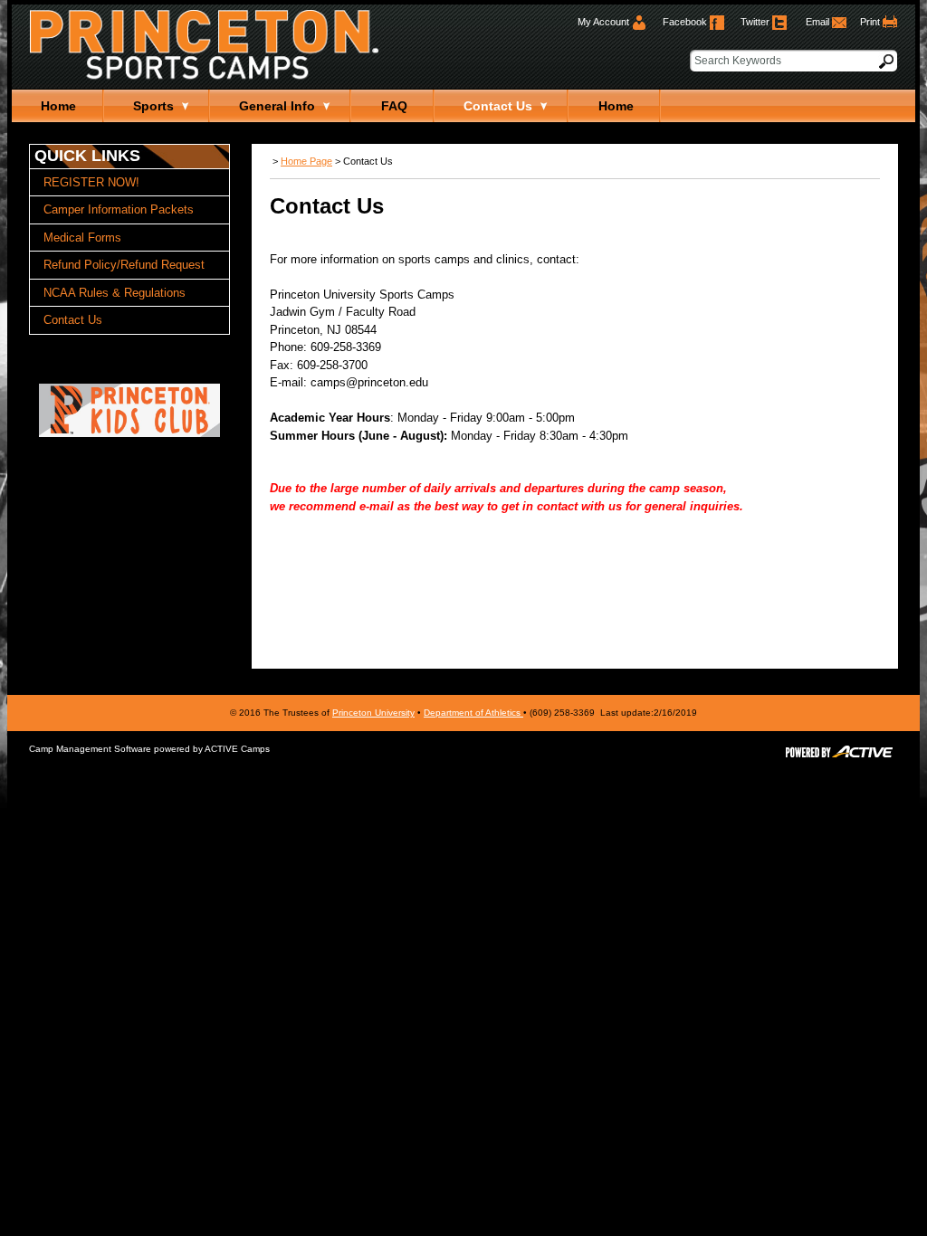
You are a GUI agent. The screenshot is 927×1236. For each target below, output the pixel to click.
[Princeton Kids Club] (129, 433)
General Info (277, 106)
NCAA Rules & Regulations (114, 292)
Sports (153, 106)
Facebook (686, 21)
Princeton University (373, 713)
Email (819, 21)
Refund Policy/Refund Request (124, 264)
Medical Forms (82, 237)
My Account (605, 21)
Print (870, 21)
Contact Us (498, 106)
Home (58, 106)
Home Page (306, 161)
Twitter (756, 21)
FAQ (394, 106)
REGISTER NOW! (91, 182)
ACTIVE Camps (237, 749)
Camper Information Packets (118, 209)
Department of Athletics (473, 713)
